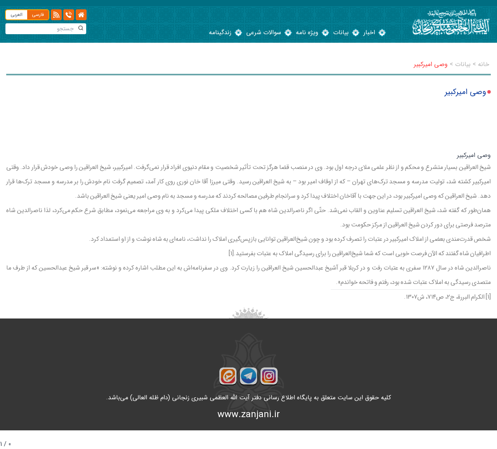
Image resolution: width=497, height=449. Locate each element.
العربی (16, 14)
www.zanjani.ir (248, 414)
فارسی (38, 14)
